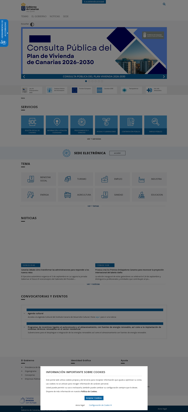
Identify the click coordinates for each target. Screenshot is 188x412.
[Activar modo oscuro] (32, 24)
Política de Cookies (89, 391)
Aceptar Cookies (94, 398)
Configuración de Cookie (99, 405)
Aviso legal (80, 405)
